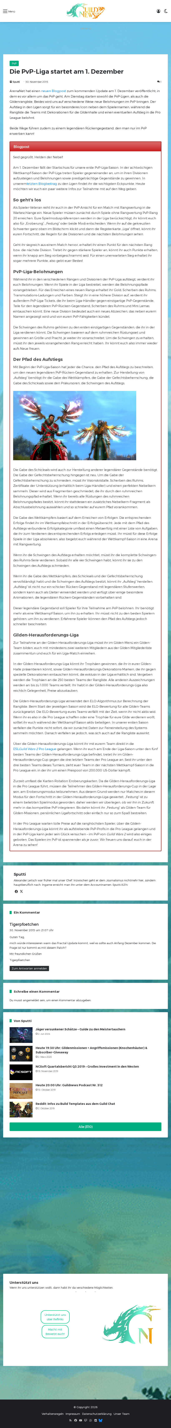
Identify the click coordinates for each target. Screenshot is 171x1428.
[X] (21, 891)
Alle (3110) (86, 1127)
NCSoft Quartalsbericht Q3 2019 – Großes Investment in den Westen (87, 1066)
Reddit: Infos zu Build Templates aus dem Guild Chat (75, 1104)
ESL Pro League (34, 749)
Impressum (73, 1413)
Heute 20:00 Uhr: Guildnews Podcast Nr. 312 (69, 1085)
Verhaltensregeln (53, 1413)
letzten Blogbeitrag (42, 183)
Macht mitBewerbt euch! (55, 1331)
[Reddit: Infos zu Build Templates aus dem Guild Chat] (21, 1109)
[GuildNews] (85, 11)
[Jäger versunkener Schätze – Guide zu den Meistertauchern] (21, 1035)
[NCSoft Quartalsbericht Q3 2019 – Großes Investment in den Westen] (21, 1072)
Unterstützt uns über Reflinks (55, 1317)
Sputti (16, 81)
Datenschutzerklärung (97, 1413)
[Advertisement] (85, 40)
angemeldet (31, 1000)
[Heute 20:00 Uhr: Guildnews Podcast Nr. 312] (21, 1091)
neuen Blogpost (53, 91)
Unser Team (122, 1413)
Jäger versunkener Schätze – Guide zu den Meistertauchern (80, 1029)
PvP (14, 63)
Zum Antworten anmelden (29, 968)
